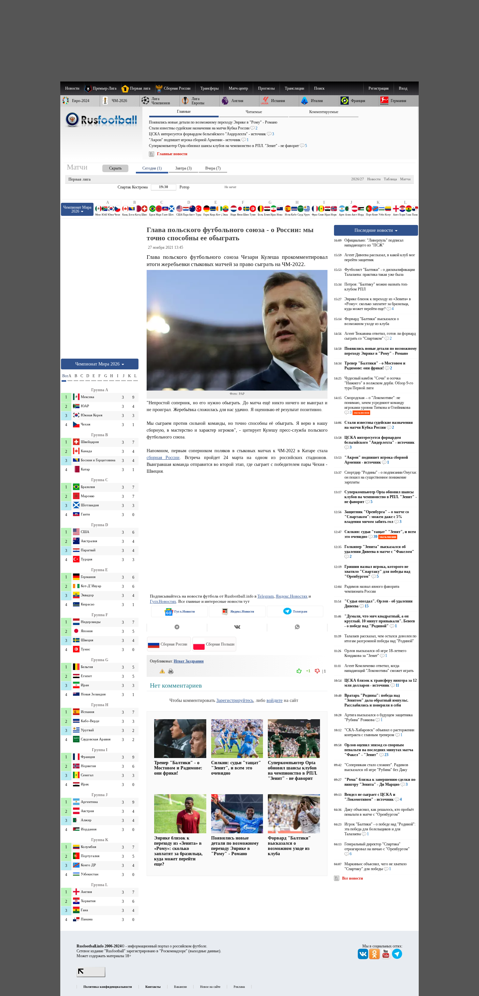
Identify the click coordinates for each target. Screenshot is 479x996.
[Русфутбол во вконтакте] (363, 958)
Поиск (319, 88)
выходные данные (204, 951)
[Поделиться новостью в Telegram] (177, 628)
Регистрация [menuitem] (379, 88)
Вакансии (180, 987)
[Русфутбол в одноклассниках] (375, 958)
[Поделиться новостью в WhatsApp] (297, 628)
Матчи (405, 179)
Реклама (239, 987)
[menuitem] (175, 88)
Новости (374, 179)
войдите (275, 700)
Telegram (265, 596)
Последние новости (374, 230)
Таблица (390, 179)
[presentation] (108, 167)
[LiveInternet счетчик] (91, 976)
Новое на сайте (210, 987)
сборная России (163, 457)
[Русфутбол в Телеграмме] (397, 958)
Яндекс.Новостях (292, 596)
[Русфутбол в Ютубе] (386, 958)
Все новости (352, 878)
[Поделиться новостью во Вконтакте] (237, 628)
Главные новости (172, 154)
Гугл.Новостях (163, 601)
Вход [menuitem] (403, 88)
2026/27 (357, 179)
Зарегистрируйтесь (234, 700)
